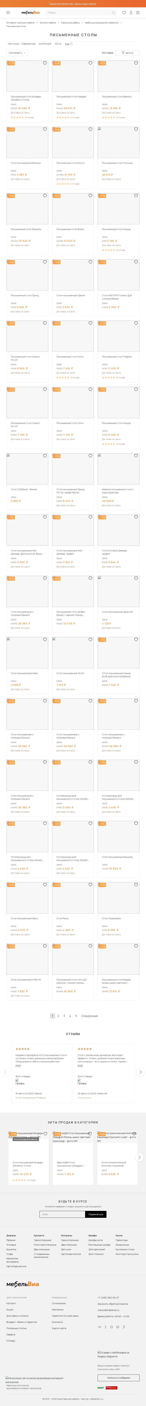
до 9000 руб (45, 43)
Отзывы (10, 1340)
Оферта (10, 1334)
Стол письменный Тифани (30, 1097)
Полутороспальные (45, 1244)
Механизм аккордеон (12, 1260)
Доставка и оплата (17, 1315)
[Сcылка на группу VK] (99, 1327)
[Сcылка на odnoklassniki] (106, 1327)
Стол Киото (84, 1097)
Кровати (39, 1235)
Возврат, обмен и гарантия (21, 1322)
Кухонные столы (125, 1249)
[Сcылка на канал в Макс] (112, 1327)
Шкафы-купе (95, 1240)
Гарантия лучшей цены (65, 1315)
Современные (28, 43)
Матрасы (66, 1235)
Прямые (10, 1240)
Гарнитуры (122, 1240)
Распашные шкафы (99, 1244)
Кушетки (11, 1249)
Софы (9, 1254)
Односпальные (42, 1240)
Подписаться (96, 1214)
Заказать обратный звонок (113, 1303)
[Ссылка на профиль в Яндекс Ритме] (124, 1327)
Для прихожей (96, 1249)
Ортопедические (16, 1266)
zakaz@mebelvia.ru (108, 1310)
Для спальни (95, 1254)
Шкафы (92, 1235)
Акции (9, 1309)
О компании (59, 1303)
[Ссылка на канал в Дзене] (118, 1327)
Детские (66, 1249)
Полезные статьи (16, 1328)
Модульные (122, 1244)
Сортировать (15, 52)
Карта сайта (59, 1328)
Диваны (11, 1235)
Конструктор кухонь (127, 1254)
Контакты (57, 1322)
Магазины (58, 1309)
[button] (25, 90)
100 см (58, 43)
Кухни (119, 1235)
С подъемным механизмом (41, 1255)
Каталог (11, 1303)
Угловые (11, 1244)
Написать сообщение (118, 1377)
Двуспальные (41, 1249)
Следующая (89, 1016)
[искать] (113, 12)
